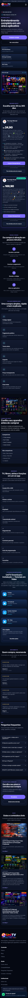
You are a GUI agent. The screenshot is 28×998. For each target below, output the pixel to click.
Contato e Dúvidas (6, 973)
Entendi (6, 993)
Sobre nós (4, 981)
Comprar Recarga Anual (14, 216)
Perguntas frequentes (7, 970)
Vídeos (3, 956)
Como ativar (4, 964)
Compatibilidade (5, 967)
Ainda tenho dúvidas (14, 801)
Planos (3, 950)
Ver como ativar (14, 42)
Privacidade (4, 984)
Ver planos (14, 797)
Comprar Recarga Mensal (14, 163)
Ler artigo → (5, 851)
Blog (2, 953)
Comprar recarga (14, 37)
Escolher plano (14, 638)
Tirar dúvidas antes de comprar (14, 171)
